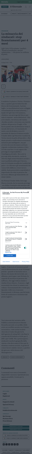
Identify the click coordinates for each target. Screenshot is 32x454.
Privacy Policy (25, 261)
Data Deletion (6, 261)
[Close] (28, 192)
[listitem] (16, 223)
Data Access (16, 261)
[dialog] (16, 227)
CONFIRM (10, 255)
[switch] (25, 227)
